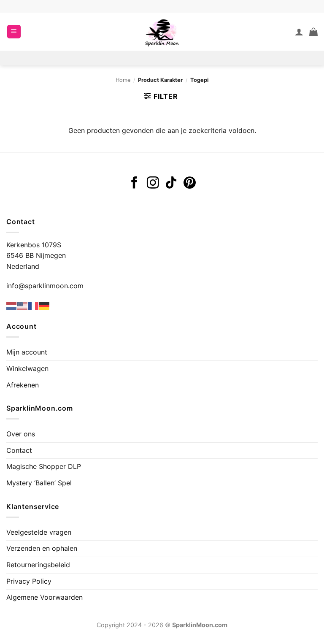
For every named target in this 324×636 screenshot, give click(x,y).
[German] (44, 305)
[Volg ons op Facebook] (134, 183)
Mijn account (26, 352)
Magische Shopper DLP (43, 466)
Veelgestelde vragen (38, 532)
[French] (33, 305)
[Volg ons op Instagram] (153, 183)
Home (123, 80)
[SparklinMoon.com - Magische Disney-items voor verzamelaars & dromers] (162, 32)
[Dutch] (11, 305)
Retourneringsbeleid (38, 564)
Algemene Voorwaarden (44, 597)
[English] (22, 305)
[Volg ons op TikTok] (171, 183)
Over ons (20, 434)
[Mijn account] (299, 31)
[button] (14, 32)
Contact (19, 450)
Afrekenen (22, 385)
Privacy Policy (28, 581)
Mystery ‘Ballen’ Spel (39, 483)
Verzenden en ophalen (41, 548)
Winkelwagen (27, 368)
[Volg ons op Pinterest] (190, 183)
